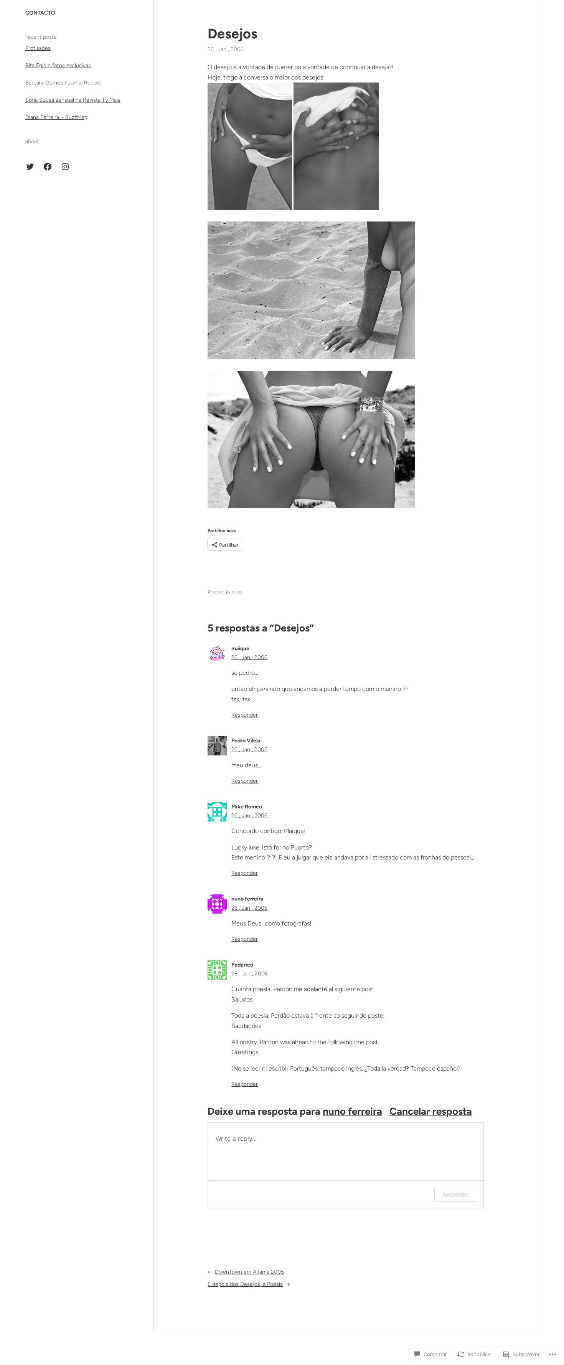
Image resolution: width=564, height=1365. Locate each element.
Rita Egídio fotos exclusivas (58, 65)
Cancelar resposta (430, 1111)
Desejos (232, 33)
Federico (242, 965)
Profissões (38, 48)
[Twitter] (30, 166)
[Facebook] (47, 166)
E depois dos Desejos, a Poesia (245, 1284)
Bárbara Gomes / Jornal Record (63, 82)
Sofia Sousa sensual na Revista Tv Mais (72, 100)
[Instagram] (65, 166)
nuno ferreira (247, 899)
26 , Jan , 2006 (249, 657)
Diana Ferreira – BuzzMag (56, 117)
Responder (244, 715)
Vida (237, 592)
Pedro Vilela (245, 740)
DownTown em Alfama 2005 (249, 1272)
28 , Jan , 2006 (249, 973)
